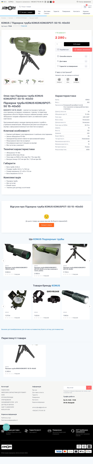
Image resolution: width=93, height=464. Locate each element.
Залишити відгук (46, 225)
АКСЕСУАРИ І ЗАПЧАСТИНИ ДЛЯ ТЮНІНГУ (13, 392)
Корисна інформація (86, 12)
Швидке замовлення (83, 49)
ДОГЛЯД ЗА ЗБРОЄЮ (7, 404)
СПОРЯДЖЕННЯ (6, 400)
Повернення (66, 11)
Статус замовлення (85, 2)
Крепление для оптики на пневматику (27, 329)
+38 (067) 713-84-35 (37, 2)
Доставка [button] (63, 61)
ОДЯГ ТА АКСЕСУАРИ (7, 407)
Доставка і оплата (47, 12)
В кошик (77, 44)
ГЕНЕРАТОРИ (5, 390)
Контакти (76, 11)
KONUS (7, 265)
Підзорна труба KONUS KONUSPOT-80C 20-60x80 (74, 268)
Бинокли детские (7, 329)
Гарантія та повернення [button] (68, 66)
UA (5, 2)
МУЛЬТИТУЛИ (5, 409)
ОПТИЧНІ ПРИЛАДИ (7, 397)
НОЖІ (3, 395)
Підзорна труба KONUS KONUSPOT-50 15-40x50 (20, 368)
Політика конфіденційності (9, 420)
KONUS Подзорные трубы (48, 239)
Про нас (39, 12)
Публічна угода (6, 418)
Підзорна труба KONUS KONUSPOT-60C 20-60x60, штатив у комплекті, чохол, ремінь (46, 269)
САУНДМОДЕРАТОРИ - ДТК (9, 402)
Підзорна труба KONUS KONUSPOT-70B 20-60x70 (16, 268)
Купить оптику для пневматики (52, 329)
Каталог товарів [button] (26, 12)
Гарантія (56, 11)
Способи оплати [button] (66, 56)
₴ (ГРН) (11, 2)
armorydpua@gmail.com (39, 407)
